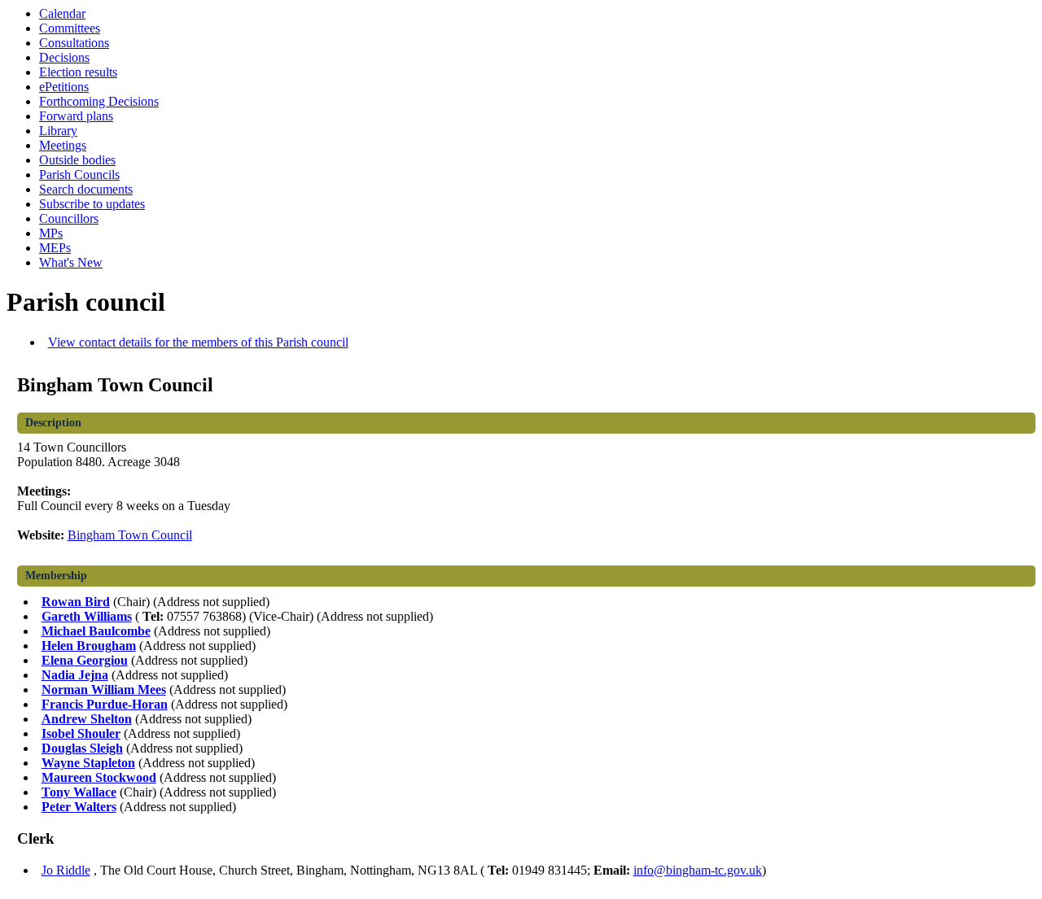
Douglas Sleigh (82, 748)
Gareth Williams (87, 616)
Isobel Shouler (81, 733)
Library (58, 130)
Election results (78, 72)
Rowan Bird (76, 602)
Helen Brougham (89, 645)
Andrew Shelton (87, 719)
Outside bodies (77, 160)
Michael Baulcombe (96, 631)
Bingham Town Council (130, 535)
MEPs (55, 248)
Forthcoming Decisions (99, 101)
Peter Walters (79, 807)
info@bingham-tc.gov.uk (697, 870)
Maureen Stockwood (99, 777)
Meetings (62, 145)
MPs (51, 233)
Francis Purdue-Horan (105, 704)
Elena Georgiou (85, 660)
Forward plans (76, 116)
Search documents (86, 189)
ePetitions (64, 87)
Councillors (69, 218)
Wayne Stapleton (88, 763)
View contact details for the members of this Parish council (198, 342)
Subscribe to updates (92, 204)
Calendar (62, 13)
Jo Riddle (66, 870)
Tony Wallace (79, 792)
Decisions (64, 57)
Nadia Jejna (75, 675)
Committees (69, 28)
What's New (71, 262)
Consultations (74, 43)
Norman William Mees (104, 689)
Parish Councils (79, 174)
